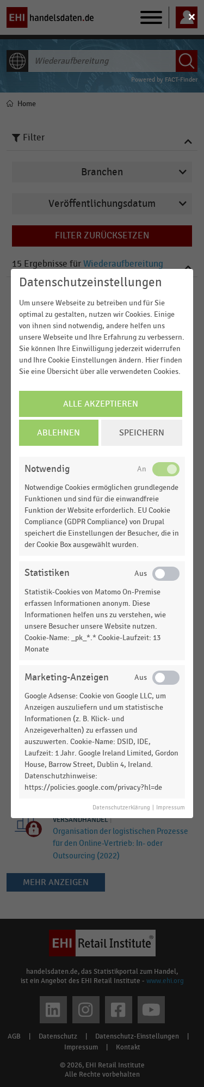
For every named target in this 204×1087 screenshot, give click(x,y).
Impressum (170, 807)
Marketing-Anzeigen (66, 677)
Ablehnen (58, 433)
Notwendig (47, 469)
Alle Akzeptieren (100, 404)
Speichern (141, 433)
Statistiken (47, 573)
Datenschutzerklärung (121, 807)
